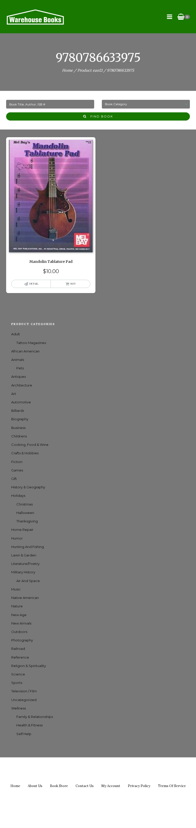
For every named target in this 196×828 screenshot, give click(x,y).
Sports (16, 683)
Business (18, 428)
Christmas (24, 504)
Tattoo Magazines (31, 343)
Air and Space (28, 581)
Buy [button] (73, 283)
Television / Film (24, 691)
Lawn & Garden (23, 555)
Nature (17, 606)
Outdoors (19, 632)
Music (16, 589)
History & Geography (28, 487)
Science (18, 674)
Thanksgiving (27, 521)
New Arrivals (21, 623)
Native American (25, 598)
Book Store (59, 786)
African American (25, 351)
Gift (14, 479)
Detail (33, 283)
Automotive (21, 402)
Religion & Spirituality (28, 666)
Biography (19, 419)
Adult (15, 334)
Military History (23, 572)
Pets (20, 368)
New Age (19, 615)
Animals (17, 360)
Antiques (18, 376)
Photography (22, 640)
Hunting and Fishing (27, 547)
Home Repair (22, 530)
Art (13, 394)
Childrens (19, 436)
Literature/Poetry (25, 564)
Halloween (25, 513)
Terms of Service (172, 786)
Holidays (18, 495)
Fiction (16, 462)
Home (67, 70)
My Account (110, 786)
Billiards (17, 410)
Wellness (18, 708)
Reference (20, 657)
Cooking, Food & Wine (29, 445)
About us (35, 786)
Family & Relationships (34, 717)
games (17, 470)
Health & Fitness (29, 725)
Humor (17, 538)
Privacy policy (139, 786)
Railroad (18, 649)
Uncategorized (23, 700)
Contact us (85, 786)
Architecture (21, 385)
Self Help (23, 734)
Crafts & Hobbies (25, 453)
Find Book (100, 116)
